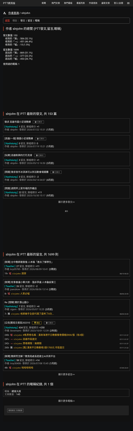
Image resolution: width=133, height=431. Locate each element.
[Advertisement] (66, 231)
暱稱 (37, 20)
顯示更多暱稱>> (66, 401)
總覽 (7, 20)
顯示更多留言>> (66, 374)
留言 (30, 20)
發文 (22, 20)
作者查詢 (13, 13)
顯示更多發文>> (66, 202)
